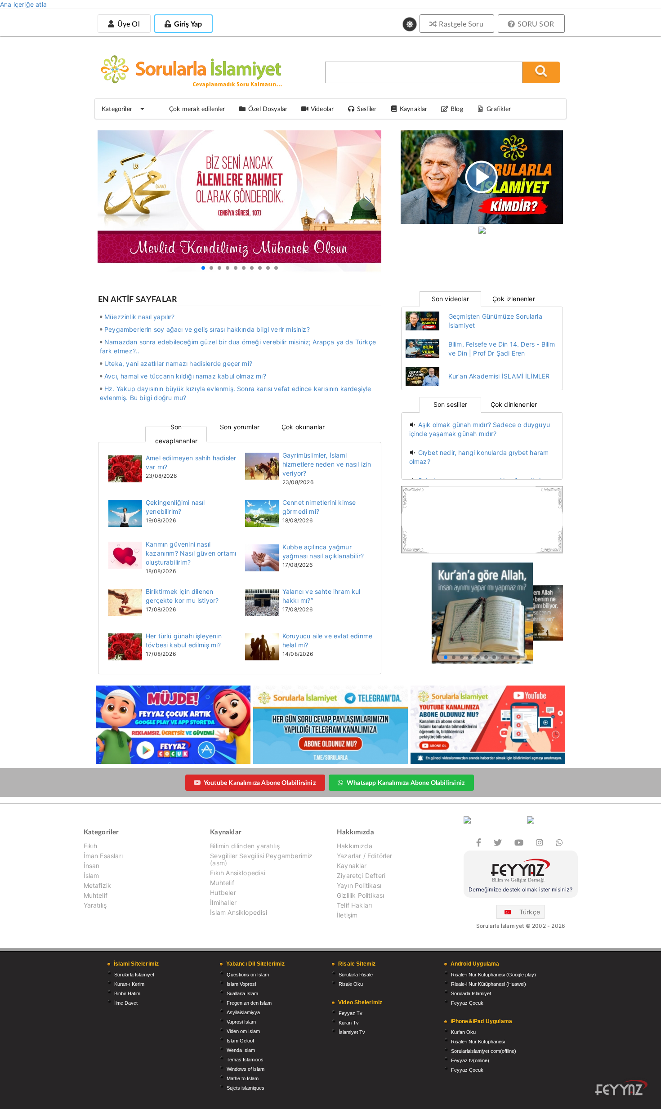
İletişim (347, 915)
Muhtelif (95, 895)
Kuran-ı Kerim (129, 984)
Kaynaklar (352, 865)
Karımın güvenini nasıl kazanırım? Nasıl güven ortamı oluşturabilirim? (191, 553)
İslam (91, 875)
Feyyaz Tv (350, 1013)
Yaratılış (95, 905)
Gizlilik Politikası (360, 895)
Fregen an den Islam (249, 1003)
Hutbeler (223, 892)
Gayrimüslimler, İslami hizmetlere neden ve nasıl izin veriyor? (326, 464)
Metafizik (98, 885)
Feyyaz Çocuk (467, 1003)
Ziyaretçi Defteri (361, 875)
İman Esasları (103, 856)
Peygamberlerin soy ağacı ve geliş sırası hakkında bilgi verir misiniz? (207, 329)
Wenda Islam (241, 1050)
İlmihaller (223, 902)
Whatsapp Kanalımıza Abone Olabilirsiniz (405, 782)
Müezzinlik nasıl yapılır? (139, 317)
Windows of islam (245, 1069)
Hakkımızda (354, 846)
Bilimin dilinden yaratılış (245, 846)
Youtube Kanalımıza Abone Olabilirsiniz (260, 782)
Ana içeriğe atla (23, 4)
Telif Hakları (354, 905)
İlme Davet (126, 1003)
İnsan (92, 865)
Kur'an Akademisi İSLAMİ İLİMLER (499, 376)
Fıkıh (91, 846)
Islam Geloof (240, 1040)
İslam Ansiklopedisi (238, 912)
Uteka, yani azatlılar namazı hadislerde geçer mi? (178, 363)
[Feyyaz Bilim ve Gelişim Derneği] (520, 872)
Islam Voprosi (241, 984)
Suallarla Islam (242, 993)
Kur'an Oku (463, 1032)
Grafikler (499, 108)
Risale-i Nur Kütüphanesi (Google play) (493, 974)
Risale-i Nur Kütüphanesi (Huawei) (488, 984)
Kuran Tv (349, 1022)
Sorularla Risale (356, 974)
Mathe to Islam (243, 1078)
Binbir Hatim (127, 993)
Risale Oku (351, 984)
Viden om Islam (243, 1031)
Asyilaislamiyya (243, 1012)
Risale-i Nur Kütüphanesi (478, 1041)
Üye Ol (127, 23)
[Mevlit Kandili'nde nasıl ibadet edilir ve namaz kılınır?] (239, 203)
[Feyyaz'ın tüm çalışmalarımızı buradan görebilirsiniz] (621, 1088)
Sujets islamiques (245, 1088)
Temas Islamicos (245, 1059)
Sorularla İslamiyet (134, 974)
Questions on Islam (248, 974)
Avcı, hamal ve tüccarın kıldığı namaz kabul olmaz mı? (185, 376)
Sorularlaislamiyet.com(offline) (483, 1051)
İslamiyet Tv (352, 1032)
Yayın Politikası (359, 885)
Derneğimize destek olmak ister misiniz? (520, 889)
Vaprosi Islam (241, 1021)
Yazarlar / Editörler (365, 856)
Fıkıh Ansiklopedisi (237, 873)
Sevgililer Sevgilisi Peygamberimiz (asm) (261, 859)
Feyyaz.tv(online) (470, 1060)
